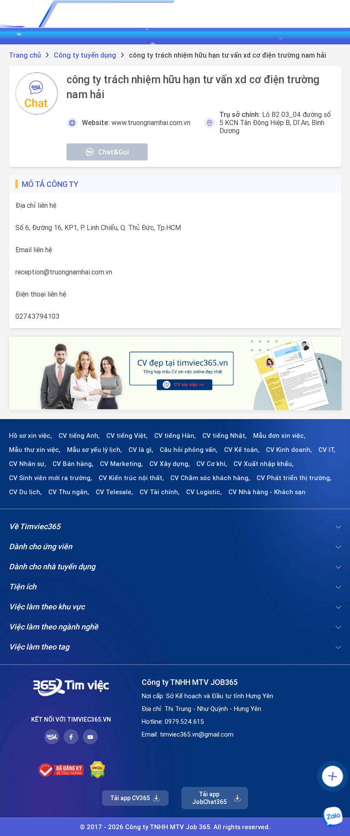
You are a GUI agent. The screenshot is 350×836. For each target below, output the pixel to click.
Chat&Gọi (113, 152)
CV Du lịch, (25, 492)
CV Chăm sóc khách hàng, (210, 478)
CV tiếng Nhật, (224, 436)
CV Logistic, (204, 492)
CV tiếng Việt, (127, 436)
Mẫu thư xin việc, (35, 450)
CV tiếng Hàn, (175, 436)
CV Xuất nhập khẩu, (263, 464)
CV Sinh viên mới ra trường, (50, 478)
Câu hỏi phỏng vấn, (189, 450)
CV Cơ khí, (211, 464)
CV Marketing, (121, 464)
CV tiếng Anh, (79, 436)
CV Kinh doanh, (289, 450)
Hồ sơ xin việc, (30, 436)
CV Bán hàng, (72, 464)
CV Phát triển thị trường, (294, 478)
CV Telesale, (114, 492)
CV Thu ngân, (68, 492)
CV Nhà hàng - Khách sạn (267, 492)
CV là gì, (140, 450)
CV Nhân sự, (27, 464)
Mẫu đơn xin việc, (279, 436)
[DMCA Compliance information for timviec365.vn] (97, 769)
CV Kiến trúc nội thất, (131, 478)
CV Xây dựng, (169, 464)
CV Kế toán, (242, 450)
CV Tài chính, (160, 492)
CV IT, (326, 450)
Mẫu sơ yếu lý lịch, (94, 450)
